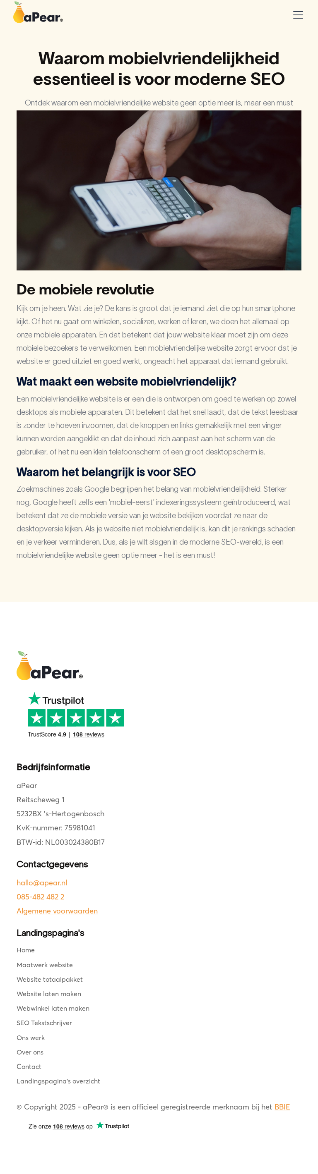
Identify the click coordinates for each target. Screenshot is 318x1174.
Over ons (30, 1052)
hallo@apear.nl (42, 882)
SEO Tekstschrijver (44, 1023)
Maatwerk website (45, 965)
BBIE (282, 1107)
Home (26, 950)
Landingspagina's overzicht (58, 1081)
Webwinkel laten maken (53, 1008)
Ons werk (31, 1037)
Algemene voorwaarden (57, 911)
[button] (296, 15)
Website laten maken (49, 994)
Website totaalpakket (50, 979)
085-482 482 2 (40, 896)
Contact (29, 1066)
